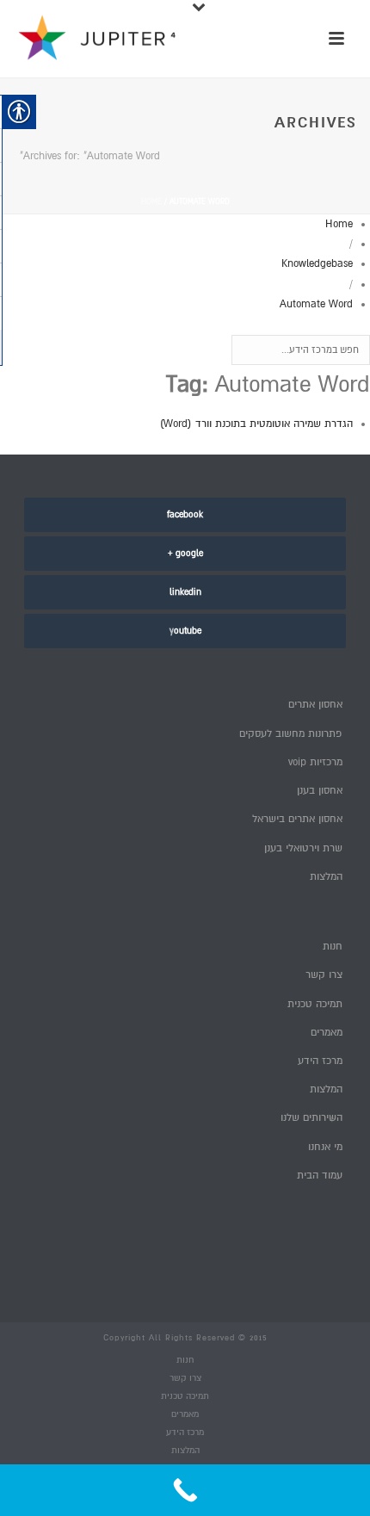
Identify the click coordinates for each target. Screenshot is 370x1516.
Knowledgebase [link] (317, 263)
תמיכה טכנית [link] (314, 1004)
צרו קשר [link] (323, 974)
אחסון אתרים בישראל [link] (297, 819)
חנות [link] (332, 946)
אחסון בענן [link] (319, 790)
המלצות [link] (326, 876)
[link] (185, 515)
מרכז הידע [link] (320, 1061)
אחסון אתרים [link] (315, 704)
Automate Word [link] (316, 304)
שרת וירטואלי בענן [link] (303, 848)
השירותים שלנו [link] (311, 1117)
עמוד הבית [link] (319, 1175)
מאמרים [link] (326, 1032)
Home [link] (151, 202)
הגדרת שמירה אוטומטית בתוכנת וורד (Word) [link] (256, 424)
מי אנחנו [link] (325, 1147)
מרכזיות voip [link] (315, 762)
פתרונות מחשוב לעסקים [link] (290, 733)
